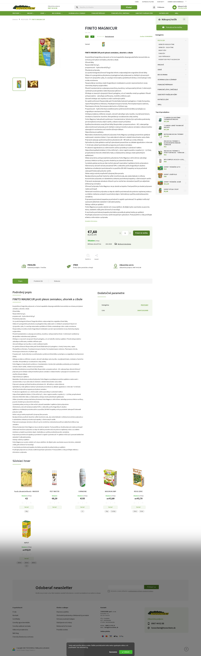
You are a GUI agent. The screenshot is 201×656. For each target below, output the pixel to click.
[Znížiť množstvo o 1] (120, 233)
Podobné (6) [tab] (38, 281)
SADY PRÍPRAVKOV (164, 56)
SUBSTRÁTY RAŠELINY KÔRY (167, 94)
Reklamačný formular (64, 626)
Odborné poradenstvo (20, 630)
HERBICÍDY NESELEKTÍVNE (166, 44)
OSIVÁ (160, 69)
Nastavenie (113, 652)
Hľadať (129, 7)
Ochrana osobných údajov (66, 619)
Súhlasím (126, 652)
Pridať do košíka (141, 233)
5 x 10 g (113, 511)
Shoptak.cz (32, 650)
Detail (27, 507)
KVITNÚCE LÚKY (163, 99)
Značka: (146, 36)
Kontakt (15, 615)
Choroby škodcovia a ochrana (23, 637)
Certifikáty (16, 619)
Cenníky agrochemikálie (21, 622)
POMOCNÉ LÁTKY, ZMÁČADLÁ (168, 89)
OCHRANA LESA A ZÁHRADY (167, 79)
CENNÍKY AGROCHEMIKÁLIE (175, 2)
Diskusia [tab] (57, 281)
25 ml (141, 511)
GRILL (160, 104)
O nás (137, 2)
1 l (82, 511)
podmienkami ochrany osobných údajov (140, 591)
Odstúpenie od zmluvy (64, 622)
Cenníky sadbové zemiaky (22, 626)
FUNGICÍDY (162, 53)
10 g (107, 511)
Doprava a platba (148, 2)
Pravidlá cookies (62, 630)
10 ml (135, 511)
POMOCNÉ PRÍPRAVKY (165, 84)
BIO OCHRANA (162, 75)
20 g (27, 511)
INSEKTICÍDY (162, 50)
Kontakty (160, 2)
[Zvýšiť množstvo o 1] (130, 233)
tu (87, 647)
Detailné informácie (91, 221)
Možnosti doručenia (124, 244)
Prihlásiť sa (151, 587)
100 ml (19, 563)
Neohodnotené (109, 36)
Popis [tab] (20, 281)
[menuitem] (18, 13)
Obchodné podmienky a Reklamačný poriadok (73, 615)
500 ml (33, 563)
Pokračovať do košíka (174, 27)
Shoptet (23, 650)
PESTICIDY (161, 40)
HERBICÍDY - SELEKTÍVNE (166, 47)
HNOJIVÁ (161, 65)
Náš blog (16, 633)
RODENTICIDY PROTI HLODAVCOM (169, 60)
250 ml (26, 563)
